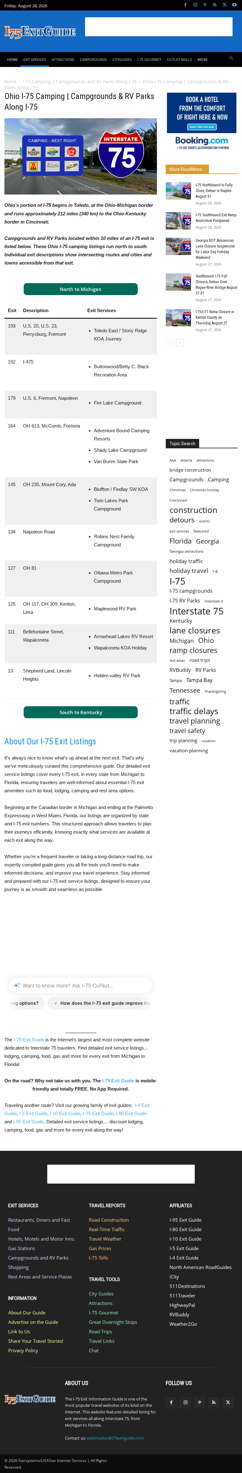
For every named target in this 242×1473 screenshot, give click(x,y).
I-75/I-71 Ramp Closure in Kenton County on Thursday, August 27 (215, 317)
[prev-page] (170, 343)
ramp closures (193, 650)
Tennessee (185, 690)
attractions (205, 460)
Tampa (176, 680)
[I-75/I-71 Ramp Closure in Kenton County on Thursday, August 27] (178, 317)
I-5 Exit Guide (33, 1113)
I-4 (215, 571)
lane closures (195, 630)
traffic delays (194, 711)
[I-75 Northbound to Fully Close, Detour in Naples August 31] (178, 191)
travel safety (187, 730)
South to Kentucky (81, 712)
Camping (218, 479)
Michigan (182, 640)
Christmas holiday (204, 489)
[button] (231, 58)
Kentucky (181, 620)
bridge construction (190, 470)
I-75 (178, 581)
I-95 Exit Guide (28, 1121)
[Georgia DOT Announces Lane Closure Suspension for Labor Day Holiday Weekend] (178, 246)
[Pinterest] (205, 5)
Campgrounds (187, 479)
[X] (224, 5)
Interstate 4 (214, 601)
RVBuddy (180, 670)
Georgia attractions (187, 551)
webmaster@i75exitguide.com (115, 1438)
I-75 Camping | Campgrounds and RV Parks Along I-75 (80, 81)
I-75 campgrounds (191, 591)
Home (10, 81)
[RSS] (214, 5)
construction (193, 510)
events (204, 521)
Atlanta (186, 460)
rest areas (177, 660)
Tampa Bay (199, 680)
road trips (199, 660)
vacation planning (189, 750)
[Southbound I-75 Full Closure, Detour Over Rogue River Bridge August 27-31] (178, 282)
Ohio (206, 640)
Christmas (178, 490)
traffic (180, 701)
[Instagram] (195, 5)
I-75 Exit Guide (29, 1039)
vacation (209, 740)
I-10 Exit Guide (65, 1113)
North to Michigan (80, 289)
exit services (179, 531)
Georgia (207, 541)
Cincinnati (178, 500)
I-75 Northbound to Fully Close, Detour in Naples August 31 (214, 191)
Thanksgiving (215, 691)
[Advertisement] (159, 26)
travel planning (195, 721)
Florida (181, 541)
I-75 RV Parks (185, 600)
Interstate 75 (197, 611)
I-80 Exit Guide (131, 1113)
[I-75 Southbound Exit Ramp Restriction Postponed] (178, 221)
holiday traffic (186, 561)
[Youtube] (234, 5)
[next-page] (180, 343)
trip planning (183, 740)
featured (201, 531)
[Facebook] (185, 5)
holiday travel (189, 571)
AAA (173, 460)
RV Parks (205, 670)
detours (182, 519)
